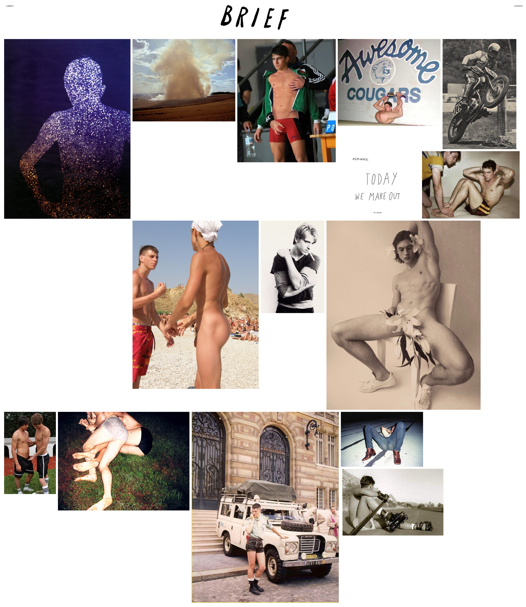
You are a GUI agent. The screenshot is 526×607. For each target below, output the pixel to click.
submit (10, 6)
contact (518, 6)
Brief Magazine (263, 19)
